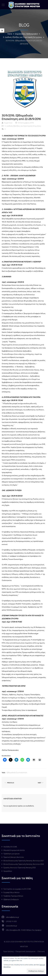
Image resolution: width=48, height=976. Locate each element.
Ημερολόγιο (7, 871)
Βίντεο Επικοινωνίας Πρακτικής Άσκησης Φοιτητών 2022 (23, 864)
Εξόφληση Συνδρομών (11, 899)
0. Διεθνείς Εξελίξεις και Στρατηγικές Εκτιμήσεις (22, 37)
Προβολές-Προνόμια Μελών (13, 896)
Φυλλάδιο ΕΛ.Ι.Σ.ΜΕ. (10, 847)
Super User (8, 123)
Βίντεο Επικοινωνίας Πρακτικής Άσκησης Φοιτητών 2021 (23, 860)
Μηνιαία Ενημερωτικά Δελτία (14, 850)
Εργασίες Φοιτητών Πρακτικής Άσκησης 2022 (19, 867)
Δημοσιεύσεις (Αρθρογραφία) (26, 33)
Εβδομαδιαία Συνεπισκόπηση (17, 772)
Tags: (3, 772)
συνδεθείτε (29, 806)
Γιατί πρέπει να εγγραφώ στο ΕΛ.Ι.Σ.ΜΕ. (17, 889)
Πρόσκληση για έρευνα (11, 854)
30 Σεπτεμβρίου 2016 (26, 123)
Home (9, 33)
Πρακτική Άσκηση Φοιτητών (13, 857)
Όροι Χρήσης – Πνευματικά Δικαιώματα (19, 951)
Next (40, 783)
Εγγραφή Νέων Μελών (11, 892)
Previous (10, 783)
